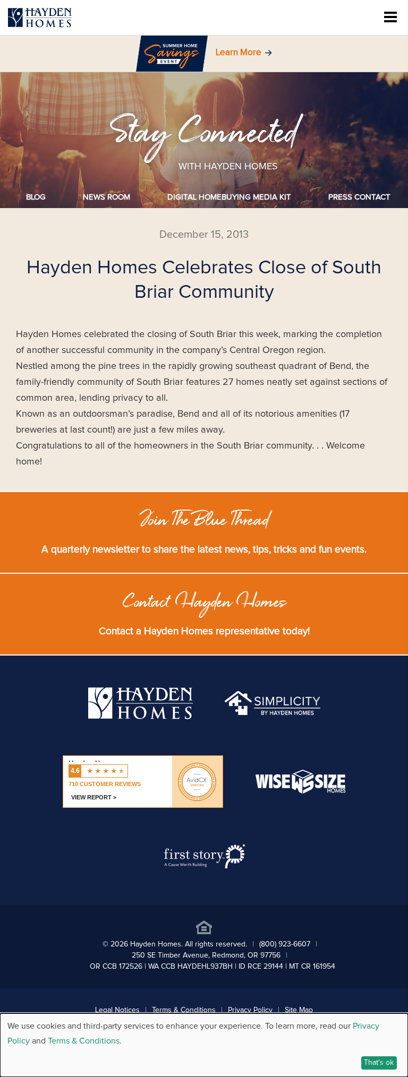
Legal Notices (117, 1010)
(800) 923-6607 (284, 944)
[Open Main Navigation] (390, 18)
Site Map (299, 1010)
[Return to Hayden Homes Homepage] (40, 18)
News (106, 197)
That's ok (379, 1062)
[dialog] (204, 1045)
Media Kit (229, 197)
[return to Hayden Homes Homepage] (140, 716)
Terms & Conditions (184, 1010)
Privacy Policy (250, 1010)
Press (359, 197)
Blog (36, 197)
